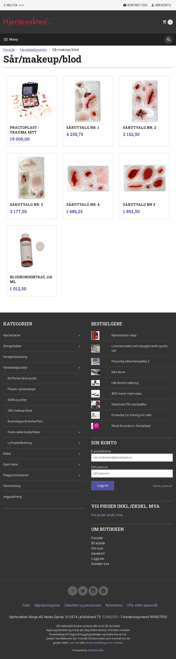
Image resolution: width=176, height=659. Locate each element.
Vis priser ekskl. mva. (107, 515)
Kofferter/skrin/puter (22, 378)
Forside (9, 50)
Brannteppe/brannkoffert (25, 421)
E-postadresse (101, 451)
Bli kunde (98, 543)
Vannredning (12, 486)
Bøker (7, 453)
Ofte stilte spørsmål (142, 605)
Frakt (26, 605)
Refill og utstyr (17, 400)
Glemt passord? (163, 486)
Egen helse (10, 464)
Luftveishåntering (20, 443)
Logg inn (97, 559)
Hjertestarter (12, 335)
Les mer (75, 642)
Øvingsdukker (12, 346)
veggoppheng (12, 496)
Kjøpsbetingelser (47, 605)
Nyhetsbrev (114, 605)
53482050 (110, 617)
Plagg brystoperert (16, 475)
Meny (13, 39)
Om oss (97, 548)
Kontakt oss (100, 564)
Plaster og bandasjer (22, 389)
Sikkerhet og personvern (82, 605)
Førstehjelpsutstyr (15, 367)
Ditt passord (99, 467)
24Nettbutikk (96, 650)
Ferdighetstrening (15, 357)
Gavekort (98, 553)
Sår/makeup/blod (20, 410)
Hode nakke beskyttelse (24, 432)
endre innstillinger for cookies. (104, 642)
